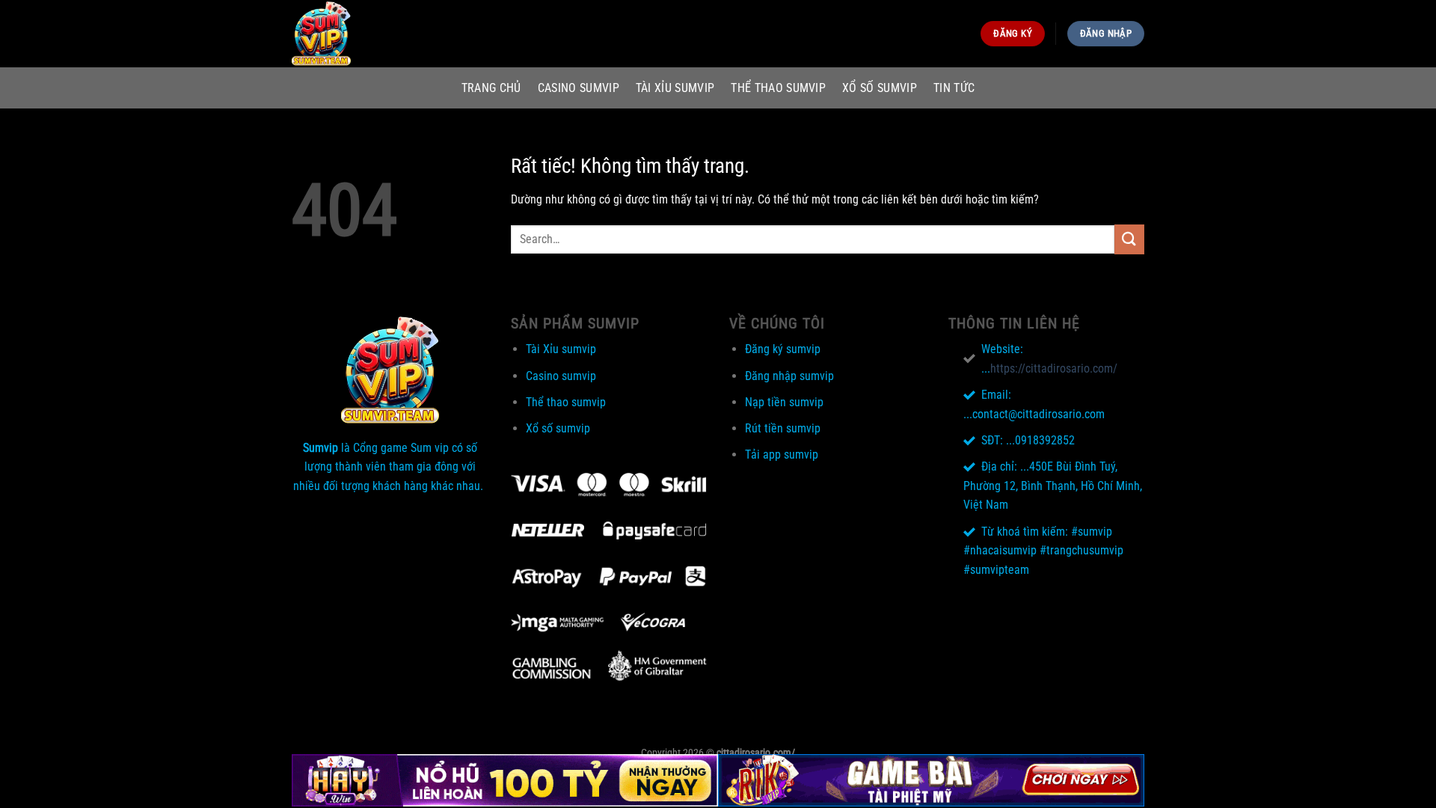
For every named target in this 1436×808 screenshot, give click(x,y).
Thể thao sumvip (778, 88)
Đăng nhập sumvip (789, 376)
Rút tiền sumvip (782, 428)
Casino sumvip (578, 88)
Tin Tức (954, 88)
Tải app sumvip (781, 454)
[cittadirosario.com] (366, 33)
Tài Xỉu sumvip (675, 88)
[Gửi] (1129, 239)
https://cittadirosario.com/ (1053, 368)
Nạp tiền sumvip (784, 402)
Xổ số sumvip (879, 88)
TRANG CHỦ (491, 88)
